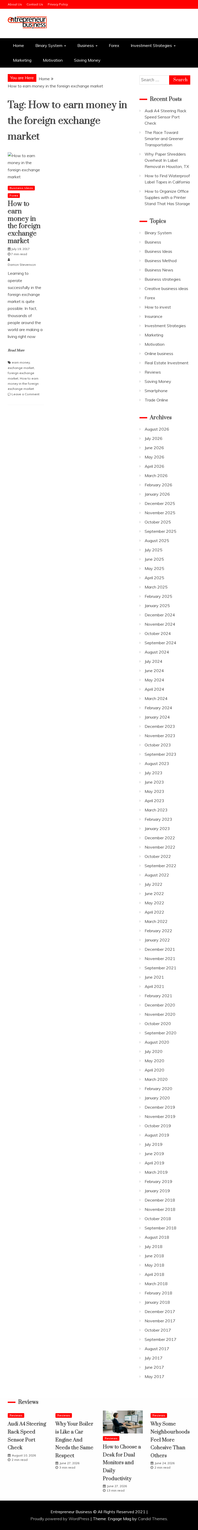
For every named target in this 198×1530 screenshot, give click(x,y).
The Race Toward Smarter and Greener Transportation (164, 138)
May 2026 (154, 457)
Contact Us (35, 4)
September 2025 (160, 531)
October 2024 (158, 633)
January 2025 (157, 605)
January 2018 (157, 1302)
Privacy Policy (58, 4)
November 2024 (160, 624)
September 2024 (160, 642)
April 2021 (154, 986)
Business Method (161, 260)
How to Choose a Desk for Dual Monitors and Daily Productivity (122, 1463)
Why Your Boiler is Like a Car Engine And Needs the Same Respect (74, 1440)
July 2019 (153, 1144)
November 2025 (160, 512)
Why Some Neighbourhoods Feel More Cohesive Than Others (170, 1440)
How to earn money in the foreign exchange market (24, 222)
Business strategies (163, 279)
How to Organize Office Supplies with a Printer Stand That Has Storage (167, 197)
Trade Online (156, 399)
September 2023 (160, 754)
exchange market (21, 368)
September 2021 (160, 967)
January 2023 (157, 828)
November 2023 (160, 735)
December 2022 (160, 837)
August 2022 (157, 874)
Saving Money (87, 60)
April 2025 (154, 577)
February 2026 (158, 484)
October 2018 (158, 1218)
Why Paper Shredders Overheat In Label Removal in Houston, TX (167, 160)
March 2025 (156, 587)
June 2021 (154, 977)
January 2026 (157, 494)
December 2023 (160, 726)
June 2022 (154, 893)
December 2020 (160, 1005)
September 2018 (160, 1227)
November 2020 (160, 1014)
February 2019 (158, 1181)
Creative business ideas (166, 288)
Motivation (53, 60)
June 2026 (154, 447)
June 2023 (154, 782)
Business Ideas (21, 188)
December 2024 (160, 614)
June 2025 (154, 559)
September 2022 (160, 865)
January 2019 (157, 1190)
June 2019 (154, 1153)
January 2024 (157, 717)
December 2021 (160, 949)
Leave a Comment (25, 394)
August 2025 (157, 540)
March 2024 (156, 698)
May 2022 (154, 902)
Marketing (22, 60)
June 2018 (154, 1255)
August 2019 (157, 1135)
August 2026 (157, 429)
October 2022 (158, 856)
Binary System (48, 45)
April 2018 (154, 1274)
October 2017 (158, 1330)
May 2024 (154, 679)
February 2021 (158, 995)
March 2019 (156, 1172)
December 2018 (160, 1200)
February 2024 (158, 707)
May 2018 (154, 1265)
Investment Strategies (151, 45)
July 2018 (153, 1246)
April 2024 (154, 689)
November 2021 (160, 958)
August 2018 (157, 1237)
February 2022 (158, 930)
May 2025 (154, 568)
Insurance (153, 316)
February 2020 (158, 1088)
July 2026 (153, 438)
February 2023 (158, 819)
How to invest (158, 307)
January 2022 (157, 940)
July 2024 (153, 661)
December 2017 (160, 1311)
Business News (159, 269)
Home (18, 45)
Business (85, 45)
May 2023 (154, 791)
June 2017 (154, 1367)
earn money (21, 362)
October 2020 (158, 1023)
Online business (159, 353)
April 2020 (154, 1070)
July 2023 (153, 772)
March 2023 (156, 809)
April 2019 (154, 1162)
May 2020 (154, 1060)
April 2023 (154, 800)
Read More (16, 350)
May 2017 (154, 1376)
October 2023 (158, 744)
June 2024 (154, 670)
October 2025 (158, 522)
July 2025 (153, 549)
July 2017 (153, 1357)
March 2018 (156, 1283)
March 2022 (156, 921)
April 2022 (154, 912)
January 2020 (157, 1097)
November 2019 (160, 1116)
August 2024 (157, 652)
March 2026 (156, 475)
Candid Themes (152, 1518)
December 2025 (160, 503)
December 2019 (160, 1107)
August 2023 (157, 763)
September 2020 (160, 1032)
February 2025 (158, 596)
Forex (114, 45)
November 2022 (160, 847)
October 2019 (158, 1125)
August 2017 (157, 1348)
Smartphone (156, 390)
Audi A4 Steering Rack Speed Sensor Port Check (165, 117)
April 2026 (154, 466)
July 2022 (153, 884)
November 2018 (160, 1209)
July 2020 (153, 1051)
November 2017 (160, 1320)
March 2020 (156, 1079)
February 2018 (158, 1292)
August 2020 (157, 1042)
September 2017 (160, 1339)
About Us (15, 4)
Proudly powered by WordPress (60, 1518)
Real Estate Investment (166, 362)
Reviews (153, 372)
